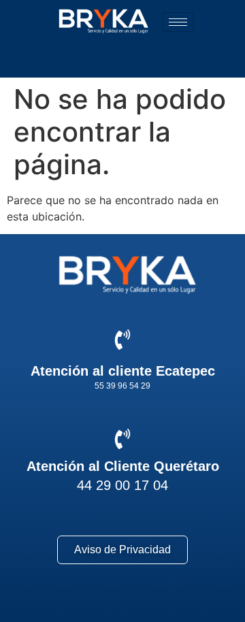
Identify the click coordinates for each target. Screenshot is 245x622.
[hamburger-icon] (178, 22)
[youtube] (174, 601)
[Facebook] (71, 601)
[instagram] (123, 601)
